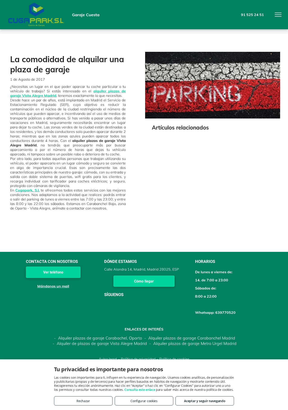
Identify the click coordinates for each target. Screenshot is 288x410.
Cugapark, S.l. (27, 190)
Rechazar (83, 401)
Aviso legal (108, 359)
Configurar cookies (144, 401)
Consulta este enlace (139, 389)
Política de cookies (174, 359)
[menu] (278, 14)
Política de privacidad (138, 359)
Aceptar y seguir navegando (204, 401)
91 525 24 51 (252, 14)
